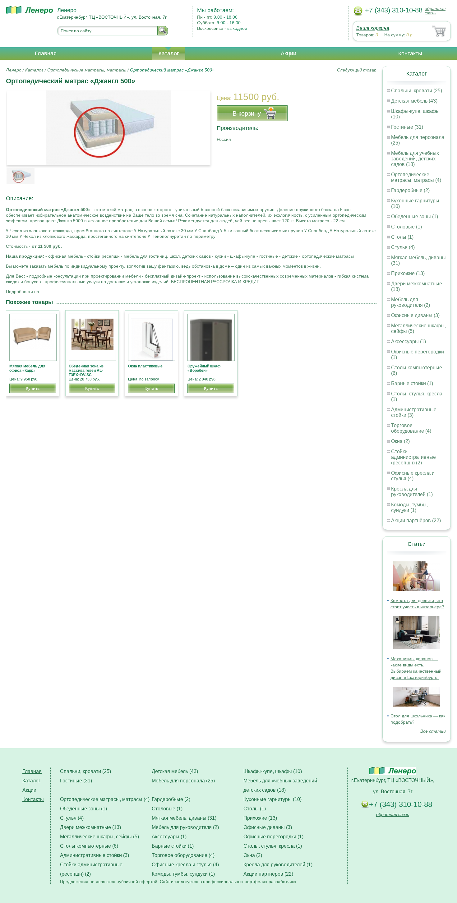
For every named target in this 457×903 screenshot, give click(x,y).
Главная (46, 53)
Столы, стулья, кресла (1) (272, 846)
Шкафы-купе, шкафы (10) (272, 771)
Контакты (410, 53)
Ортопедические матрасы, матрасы (86, 69)
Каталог (169, 53)
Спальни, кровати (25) (416, 90)
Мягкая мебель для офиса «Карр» (27, 368)
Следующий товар (356, 69)
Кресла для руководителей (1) (412, 491)
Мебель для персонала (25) (183, 780)
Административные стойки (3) (94, 855)
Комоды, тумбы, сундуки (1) (409, 507)
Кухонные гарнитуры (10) (272, 799)
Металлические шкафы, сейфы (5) (99, 836)
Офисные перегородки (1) (273, 836)
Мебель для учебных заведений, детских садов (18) (415, 158)
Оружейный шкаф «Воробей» (204, 368)
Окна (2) (400, 441)
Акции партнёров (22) (416, 520)
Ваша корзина (372, 28)
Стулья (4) (403, 247)
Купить (32, 388)
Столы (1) (402, 237)
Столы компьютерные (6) (89, 846)
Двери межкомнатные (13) (90, 827)
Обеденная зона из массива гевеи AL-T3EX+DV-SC (86, 370)
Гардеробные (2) (410, 190)
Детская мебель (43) (414, 101)
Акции (288, 53)
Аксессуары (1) (408, 341)
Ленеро (13, 69)
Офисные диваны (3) (415, 315)
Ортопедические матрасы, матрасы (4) (416, 177)
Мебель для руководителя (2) (410, 302)
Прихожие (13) (408, 273)
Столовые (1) (406, 226)
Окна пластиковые (145, 366)
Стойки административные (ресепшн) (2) (413, 457)
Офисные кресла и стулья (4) (413, 475)
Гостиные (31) (407, 127)
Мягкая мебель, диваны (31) (184, 818)
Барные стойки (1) (412, 383)
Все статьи (433, 731)
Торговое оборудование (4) (411, 428)
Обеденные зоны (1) (414, 216)
